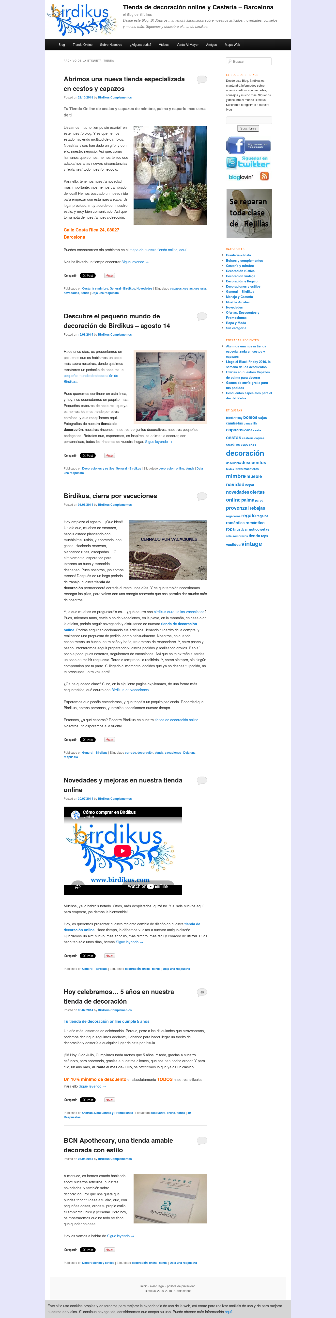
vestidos (233, 544)
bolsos (250, 417)
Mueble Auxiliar (238, 302)
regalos (263, 516)
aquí (228, 1311)
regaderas (233, 516)
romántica (235, 522)
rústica (241, 529)
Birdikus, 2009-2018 (158, 1290)
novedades (71, 293)
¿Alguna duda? (140, 44)
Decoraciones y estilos (98, 468)
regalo (248, 515)
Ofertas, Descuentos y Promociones (107, 1112)
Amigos (211, 44)
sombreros (240, 536)
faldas (230, 469)
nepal (249, 485)
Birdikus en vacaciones (130, 689)
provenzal (237, 507)
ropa (230, 529)
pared (259, 500)
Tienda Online (82, 44)
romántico (255, 522)
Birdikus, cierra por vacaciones (110, 495)
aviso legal (157, 1286)
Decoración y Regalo (242, 281)
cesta (257, 430)
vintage (251, 543)
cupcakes (249, 444)
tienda (85, 293)
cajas (262, 417)
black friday (234, 417)
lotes (239, 468)
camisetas (234, 423)
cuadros (233, 444)
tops (264, 536)
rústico (253, 529)
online (180, 468)
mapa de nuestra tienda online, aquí (157, 249)
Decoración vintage (240, 276)
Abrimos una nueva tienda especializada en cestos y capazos (246, 351)
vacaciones (173, 752)
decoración (166, 468)
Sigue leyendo (135, 261)
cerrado (130, 752)
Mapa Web (232, 44)
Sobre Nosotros (111, 44)
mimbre (236, 476)
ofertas (257, 491)
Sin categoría (236, 327)
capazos (176, 288)
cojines (259, 438)
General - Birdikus (122, 288)
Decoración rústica (240, 270)
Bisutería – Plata (238, 255)
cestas (188, 288)
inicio (144, 1286)
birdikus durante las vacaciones (179, 611)
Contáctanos (182, 1290)
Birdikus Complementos (115, 97)
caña (248, 429)
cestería (200, 288)
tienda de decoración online (176, 719)
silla (229, 536)
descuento (158, 1112)
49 (202, 992)
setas (264, 529)
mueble (254, 476)
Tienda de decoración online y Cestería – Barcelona (198, 6)
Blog (62, 44)
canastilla (250, 423)
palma (247, 499)
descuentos (254, 462)
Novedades (145, 288)
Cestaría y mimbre (95, 288)
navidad (235, 484)
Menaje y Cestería (239, 296)
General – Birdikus (240, 291)
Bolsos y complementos (244, 260)
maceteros (251, 469)
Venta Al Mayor (188, 44)
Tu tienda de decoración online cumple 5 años (107, 1021)
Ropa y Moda (236, 322)
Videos (164, 44)
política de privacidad (181, 1286)
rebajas (257, 507)
